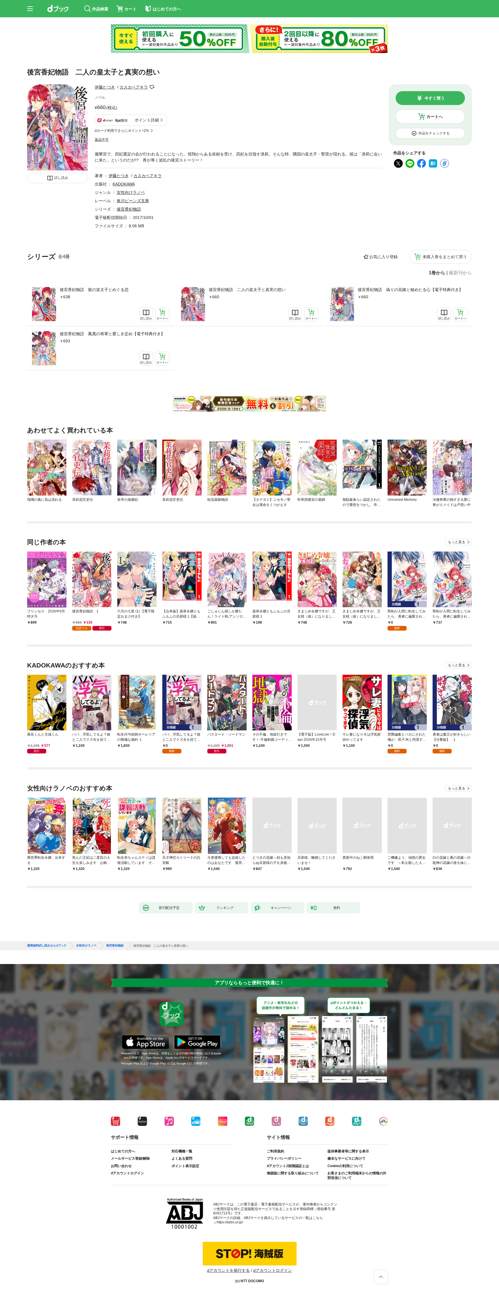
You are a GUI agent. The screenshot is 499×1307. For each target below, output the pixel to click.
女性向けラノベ (131, 192)
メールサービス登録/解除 (130, 1158)
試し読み (61, 178)
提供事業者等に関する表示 (348, 1151)
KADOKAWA (124, 184)
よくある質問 (182, 1158)
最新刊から (460, 273)
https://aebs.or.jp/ (230, 1222)
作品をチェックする (434, 133)
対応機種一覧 (182, 1151)
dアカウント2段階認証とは (288, 1166)
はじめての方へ (123, 1151)
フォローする (152, 87)
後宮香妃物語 (129, 209)
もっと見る (456, 542)
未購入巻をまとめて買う (444, 256)
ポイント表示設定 (185, 1166)
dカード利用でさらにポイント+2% (122, 131)
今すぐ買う (434, 98)
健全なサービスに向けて (346, 1158)
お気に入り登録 (383, 256)
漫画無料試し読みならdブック (46, 945)
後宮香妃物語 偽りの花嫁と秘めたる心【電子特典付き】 (410, 289)
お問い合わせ (121, 1166)
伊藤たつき (105, 87)
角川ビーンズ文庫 (133, 200)
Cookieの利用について (345, 1166)
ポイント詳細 (147, 120)
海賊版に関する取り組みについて (293, 1173)
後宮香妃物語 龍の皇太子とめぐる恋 (94, 289)
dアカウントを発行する (228, 1270)
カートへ (435, 116)
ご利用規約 (275, 1151)
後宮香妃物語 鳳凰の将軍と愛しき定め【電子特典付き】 (112, 333)
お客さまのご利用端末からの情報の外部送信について (356, 1175)
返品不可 (102, 140)
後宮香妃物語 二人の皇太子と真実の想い (247, 289)
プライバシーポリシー (284, 1158)
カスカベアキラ (134, 87)
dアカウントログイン (127, 1173)
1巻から (437, 273)
